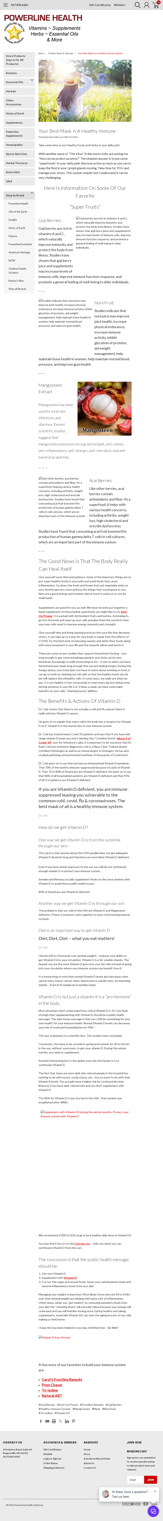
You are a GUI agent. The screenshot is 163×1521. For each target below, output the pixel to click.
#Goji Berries (114, 1404)
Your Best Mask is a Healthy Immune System (100, 53)
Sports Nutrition (16, 154)
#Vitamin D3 (62, 1413)
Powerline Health (18, 203)
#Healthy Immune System (55, 1409)
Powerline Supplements (14, 133)
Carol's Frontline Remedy (62, 1379)
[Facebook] (41, 1421)
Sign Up (57, 1458)
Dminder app (82, 1243)
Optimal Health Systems (17, 270)
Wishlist (119, 5)
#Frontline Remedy (92, 1404)
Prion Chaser (52, 1385)
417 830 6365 (19, 5)
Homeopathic (14, 144)
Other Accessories (13, 102)
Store (87, 1454)
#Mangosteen (81, 1409)
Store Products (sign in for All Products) (15, 59)
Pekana (13, 236)
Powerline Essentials (20, 244)
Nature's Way (16, 280)
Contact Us (90, 1467)
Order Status (50, 1463)
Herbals (11, 91)
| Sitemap (38, 1505)
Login (46, 1458)
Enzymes (11, 73)
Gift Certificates (100, 5)
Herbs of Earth (15, 113)
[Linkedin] (67, 1421)
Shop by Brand (15, 195)
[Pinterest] (74, 1421)
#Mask (96, 1409)
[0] (154, 5)
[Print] (54, 1421)
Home (41, 53)
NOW (12, 260)
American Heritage (19, 252)
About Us (89, 1463)
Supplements (14, 122)
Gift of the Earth (18, 211)
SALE (9, 181)
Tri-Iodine (50, 1390)
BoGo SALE (13, 172)
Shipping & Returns (53, 1467)
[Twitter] (60, 1421)
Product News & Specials (60, 53)
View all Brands (17, 288)
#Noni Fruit (109, 1409)
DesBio (13, 219)
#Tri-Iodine (45, 1413)
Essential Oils (14, 82)
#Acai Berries (47, 1404)
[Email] (47, 1421)
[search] (136, 5)
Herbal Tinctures (17, 163)
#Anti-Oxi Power (67, 1404)
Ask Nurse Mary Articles (97, 1458)
